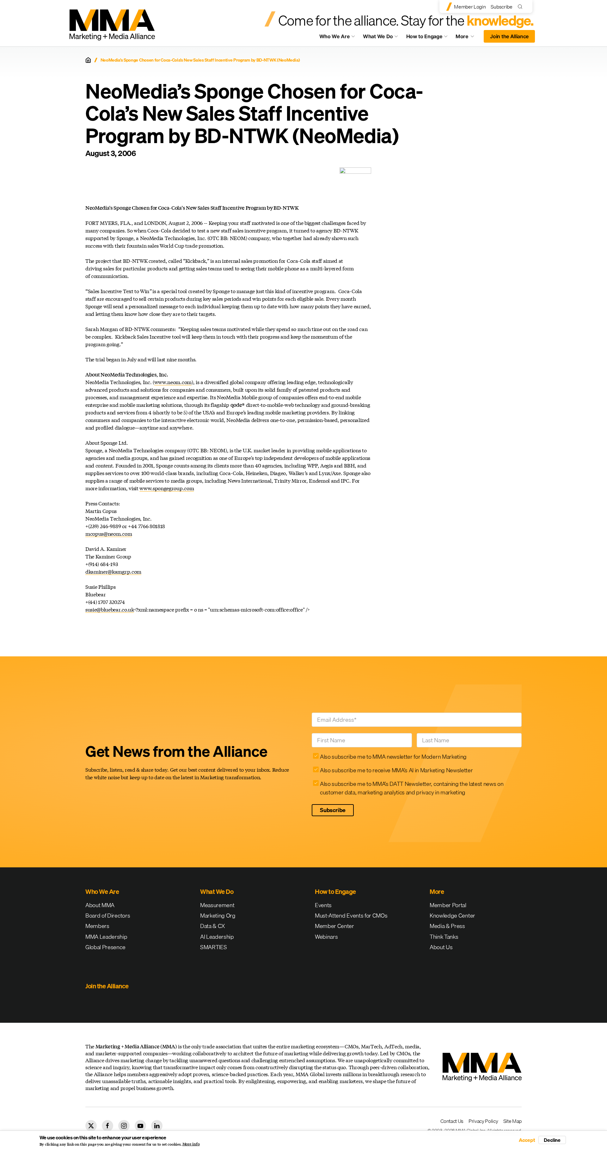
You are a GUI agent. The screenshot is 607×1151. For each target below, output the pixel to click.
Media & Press (447, 926)
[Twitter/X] (91, 1125)
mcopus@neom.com (108, 533)
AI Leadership (217, 936)
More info (191, 1144)
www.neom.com (173, 382)
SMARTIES (213, 947)
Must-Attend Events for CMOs (351, 915)
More (468, 38)
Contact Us (451, 1121)
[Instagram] (124, 1125)
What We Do (378, 36)
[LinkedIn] (156, 1125)
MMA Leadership (106, 936)
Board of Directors (107, 915)
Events (323, 905)
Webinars (326, 936)
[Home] (88, 60)
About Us (441, 947)
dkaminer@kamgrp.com (113, 571)
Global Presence (105, 947)
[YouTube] (140, 1125)
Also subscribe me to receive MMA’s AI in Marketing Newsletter (396, 770)
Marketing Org (218, 915)
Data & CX (212, 926)
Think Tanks (444, 936)
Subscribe (501, 7)
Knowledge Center (452, 915)
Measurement (217, 905)
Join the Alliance (509, 36)
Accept (527, 1139)
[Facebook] (107, 1125)
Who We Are (334, 36)
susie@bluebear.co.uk (109, 609)
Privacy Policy (483, 1121)
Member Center (334, 926)
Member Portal (448, 905)
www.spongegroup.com (166, 488)
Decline (552, 1140)
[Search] (521, 6)
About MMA (99, 905)
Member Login (470, 7)
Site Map (512, 1121)
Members (97, 926)
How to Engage (424, 36)
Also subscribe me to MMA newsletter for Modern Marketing (393, 756)
